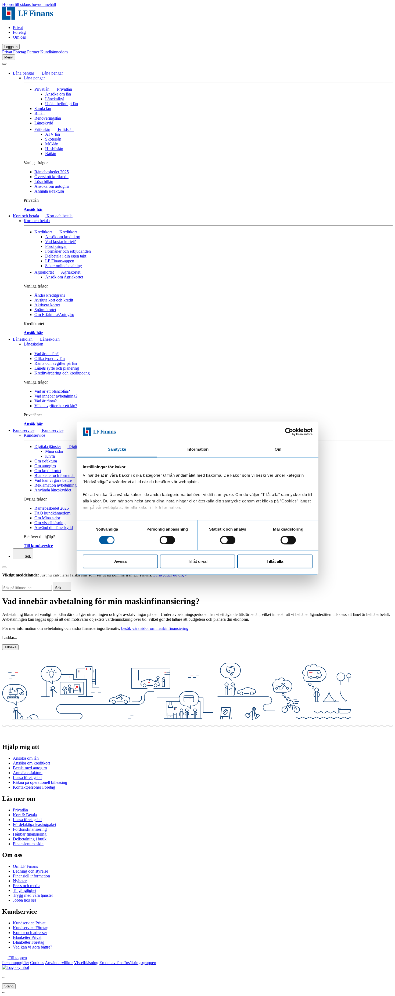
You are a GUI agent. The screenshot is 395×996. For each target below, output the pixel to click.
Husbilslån (54, 148)
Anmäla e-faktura (49, 191)
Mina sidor (54, 451)
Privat (18, 27)
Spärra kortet (45, 309)
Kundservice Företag (30, 927)
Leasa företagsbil (27, 777)
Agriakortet (44, 272)
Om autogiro (45, 466)
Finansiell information (31, 876)
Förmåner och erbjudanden (68, 251)
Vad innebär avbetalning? (55, 396)
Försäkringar (56, 246)
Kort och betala (26, 216)
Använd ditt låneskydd (53, 527)
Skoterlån (53, 139)
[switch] (167, 540)
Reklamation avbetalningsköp (59, 485)
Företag (19, 32)
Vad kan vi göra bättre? (32, 947)
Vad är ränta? (45, 401)
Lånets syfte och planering (56, 368)
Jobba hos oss (24, 900)
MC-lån (51, 144)
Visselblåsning (86, 962)
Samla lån (42, 108)
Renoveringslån (47, 118)
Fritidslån (42, 129)
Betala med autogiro (30, 768)
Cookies (37, 962)
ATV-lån (52, 134)
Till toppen (17, 957)
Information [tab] (197, 449)
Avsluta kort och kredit (53, 300)
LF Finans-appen (59, 261)
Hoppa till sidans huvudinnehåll (29, 4)
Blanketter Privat (27, 937)
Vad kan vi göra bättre (53, 480)
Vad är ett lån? (46, 353)
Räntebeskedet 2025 (51, 172)
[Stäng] (4, 64)
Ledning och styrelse (30, 871)
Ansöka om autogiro (51, 186)
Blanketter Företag (28, 942)
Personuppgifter (15, 962)
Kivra (50, 456)
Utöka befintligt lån (61, 103)
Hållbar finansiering (29, 834)
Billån (39, 113)
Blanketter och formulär (54, 475)
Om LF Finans (25, 866)
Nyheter (20, 881)
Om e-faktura (45, 461)
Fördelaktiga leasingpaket (34, 824)
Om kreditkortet (47, 470)
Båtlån (50, 153)
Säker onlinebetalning (63, 265)
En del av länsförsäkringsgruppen (127, 962)
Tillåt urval (197, 561)
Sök (27, 556)
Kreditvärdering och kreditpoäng (62, 373)
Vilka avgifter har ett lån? (55, 405)
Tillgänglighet (24, 890)
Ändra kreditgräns (49, 295)
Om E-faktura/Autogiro (54, 314)
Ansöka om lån (58, 94)
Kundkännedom (54, 52)
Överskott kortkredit (51, 176)
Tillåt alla (275, 561)
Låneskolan (23, 339)
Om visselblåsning (50, 522)
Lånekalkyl (54, 99)
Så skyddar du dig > (170, 575)
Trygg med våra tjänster (33, 895)
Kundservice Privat (29, 923)
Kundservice (23, 430)
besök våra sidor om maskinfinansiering (154, 628)
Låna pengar (23, 73)
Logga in (10, 47)
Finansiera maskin (28, 843)
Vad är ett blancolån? (52, 391)
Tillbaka (10, 647)
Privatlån (41, 89)
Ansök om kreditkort (62, 236)
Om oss (19, 37)
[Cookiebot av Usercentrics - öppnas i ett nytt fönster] (289, 432)
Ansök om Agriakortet (64, 277)
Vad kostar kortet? (60, 241)
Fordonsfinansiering (30, 829)
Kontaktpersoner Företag (34, 787)
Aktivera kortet (47, 305)
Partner (33, 52)
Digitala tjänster (47, 446)
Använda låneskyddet (52, 490)
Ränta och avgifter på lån (55, 363)
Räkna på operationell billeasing (40, 782)
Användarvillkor (59, 962)
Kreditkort (43, 232)
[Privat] (27, 18)
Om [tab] (278, 449)
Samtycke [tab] (117, 449)
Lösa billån (43, 181)
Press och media (26, 885)
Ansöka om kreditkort (31, 763)
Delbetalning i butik (29, 839)
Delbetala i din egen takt (65, 256)
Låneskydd (43, 123)
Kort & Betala (25, 815)
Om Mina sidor (47, 518)
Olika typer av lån (49, 358)
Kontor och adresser (30, 932)
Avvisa (120, 561)
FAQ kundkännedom (52, 513)
